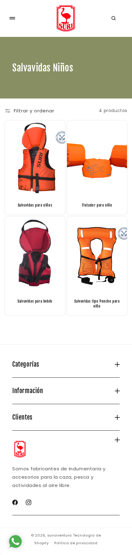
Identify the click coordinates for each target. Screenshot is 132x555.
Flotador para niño (97, 205)
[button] (12, 18)
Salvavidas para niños (35, 205)
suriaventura (59, 535)
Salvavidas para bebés (34, 301)
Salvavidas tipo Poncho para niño (96, 303)
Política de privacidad (75, 543)
